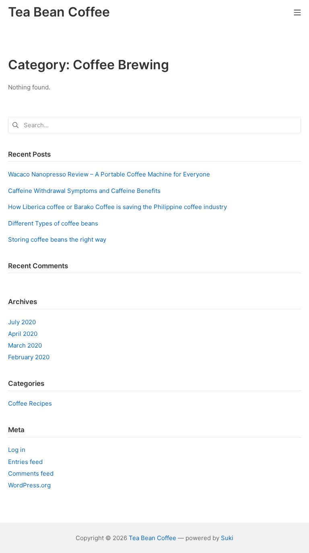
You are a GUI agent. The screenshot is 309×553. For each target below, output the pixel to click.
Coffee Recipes (30, 403)
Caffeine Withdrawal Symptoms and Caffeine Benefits (84, 191)
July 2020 (22, 322)
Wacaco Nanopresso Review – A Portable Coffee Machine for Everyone (109, 174)
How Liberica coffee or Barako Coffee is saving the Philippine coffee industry (117, 207)
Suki (227, 538)
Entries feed (25, 462)
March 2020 (25, 345)
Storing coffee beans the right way (57, 239)
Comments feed (31, 473)
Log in (16, 450)
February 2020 (28, 357)
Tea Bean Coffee (152, 538)
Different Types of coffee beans (53, 223)
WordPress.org (29, 485)
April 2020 (22, 334)
